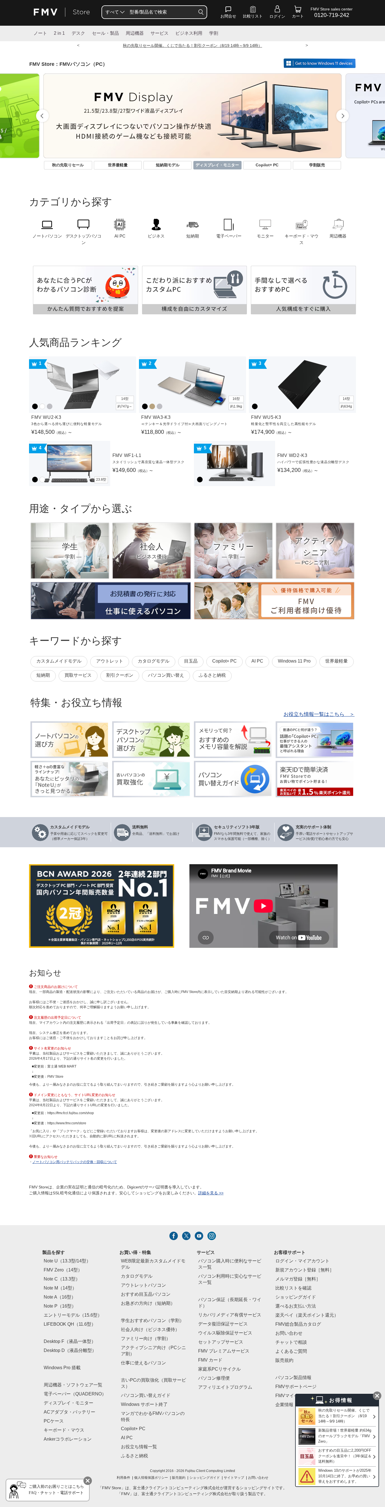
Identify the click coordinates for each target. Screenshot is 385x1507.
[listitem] (173, 1236)
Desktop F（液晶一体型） (70, 1341)
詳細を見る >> (211, 1193)
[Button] (201, 12)
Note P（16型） (60, 1306)
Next (342, 116)
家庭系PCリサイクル (219, 1369)
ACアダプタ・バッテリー (69, 1412)
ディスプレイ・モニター (68, 1403)
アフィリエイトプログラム (225, 1387)
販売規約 (284, 1360)
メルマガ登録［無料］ (297, 1279)
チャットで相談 (291, 1342)
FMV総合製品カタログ (298, 1324)
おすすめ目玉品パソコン (146, 1294)
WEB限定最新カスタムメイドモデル (153, 1264)
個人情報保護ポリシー (151, 1478)
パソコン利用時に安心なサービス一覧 (229, 1279)
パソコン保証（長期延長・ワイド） (229, 1302)
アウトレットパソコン (143, 1285)
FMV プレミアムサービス (223, 1351)
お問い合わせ (258, 1478)
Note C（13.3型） (62, 1279)
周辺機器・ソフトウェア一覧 (73, 1385)
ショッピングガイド (295, 1297)
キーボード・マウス (64, 1430)
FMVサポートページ (296, 1386)
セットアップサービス (220, 1342)
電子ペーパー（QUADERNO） (75, 1394)
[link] (253, 13)
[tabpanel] (192, 115)
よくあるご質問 (291, 1351)
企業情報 (284, 1405)
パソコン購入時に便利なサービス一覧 (229, 1264)
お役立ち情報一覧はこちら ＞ (319, 714)
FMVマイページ (291, 1395)
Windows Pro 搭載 (62, 1368)
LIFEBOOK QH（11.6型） (70, 1324)
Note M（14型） (60, 1288)
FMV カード (210, 1360)
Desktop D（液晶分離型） (70, 1350)
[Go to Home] (62, 12)
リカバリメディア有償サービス (229, 1315)
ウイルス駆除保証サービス (225, 1333)
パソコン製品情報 (293, 1377)
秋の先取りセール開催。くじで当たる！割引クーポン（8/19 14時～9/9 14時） (192, 46)
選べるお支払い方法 (295, 1306)
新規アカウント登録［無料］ (304, 1270)
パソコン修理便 (214, 1378)
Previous (42, 116)
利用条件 (123, 1478)
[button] (228, 13)
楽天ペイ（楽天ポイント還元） (306, 1315)
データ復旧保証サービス (223, 1324)
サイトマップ (234, 1478)
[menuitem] (114, 12)
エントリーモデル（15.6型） (73, 1315)
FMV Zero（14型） (63, 1270)
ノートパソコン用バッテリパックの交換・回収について (74, 1162)
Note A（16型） (60, 1297)
